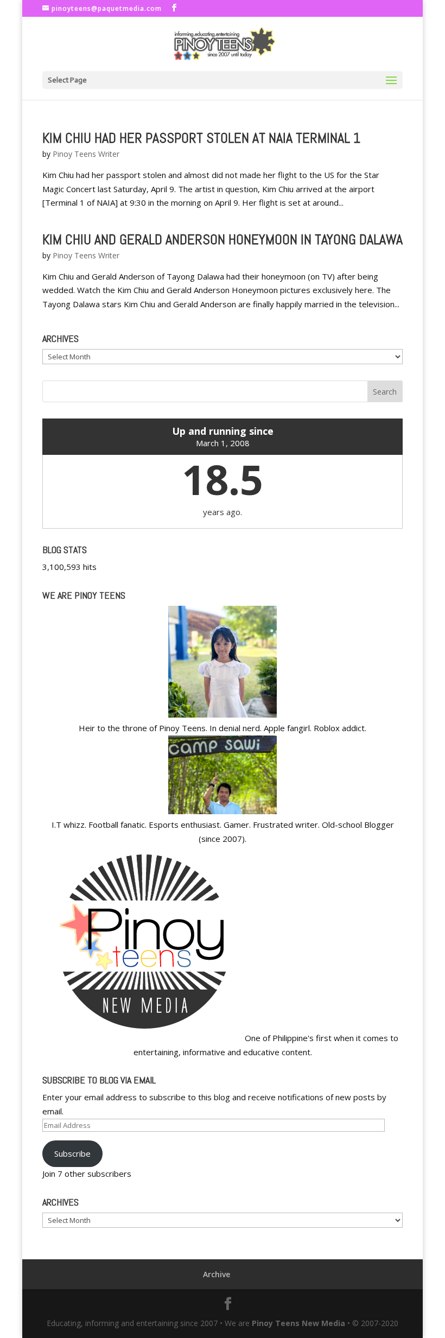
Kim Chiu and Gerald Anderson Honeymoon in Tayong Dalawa (222, 240)
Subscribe (72, 1153)
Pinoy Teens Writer (86, 154)
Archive (216, 1274)
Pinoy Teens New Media (298, 1323)
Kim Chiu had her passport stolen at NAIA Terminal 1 (201, 138)
